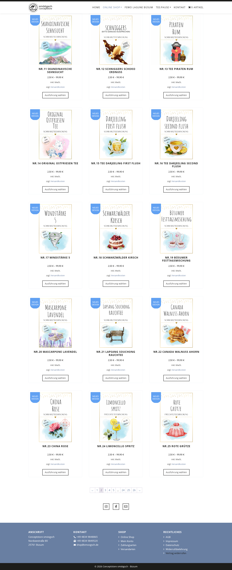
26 (134, 490)
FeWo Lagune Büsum (139, 7)
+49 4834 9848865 (87, 536)
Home (96, 7)
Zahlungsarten (128, 545)
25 (128, 490)
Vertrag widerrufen (176, 553)
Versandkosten (58, 87)
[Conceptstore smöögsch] (40, 7)
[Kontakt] (126, 506)
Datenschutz (172, 545)
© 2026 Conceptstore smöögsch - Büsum (116, 566)
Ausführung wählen (55, 95)
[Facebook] (116, 506)
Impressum (172, 541)
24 (123, 490)
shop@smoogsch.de (87, 544)
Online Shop (111, 7)
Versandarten (128, 549)
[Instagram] (106, 506)
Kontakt (179, 7)
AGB (168, 537)
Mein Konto (127, 541)
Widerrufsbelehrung (176, 549)
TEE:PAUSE (162, 7)
